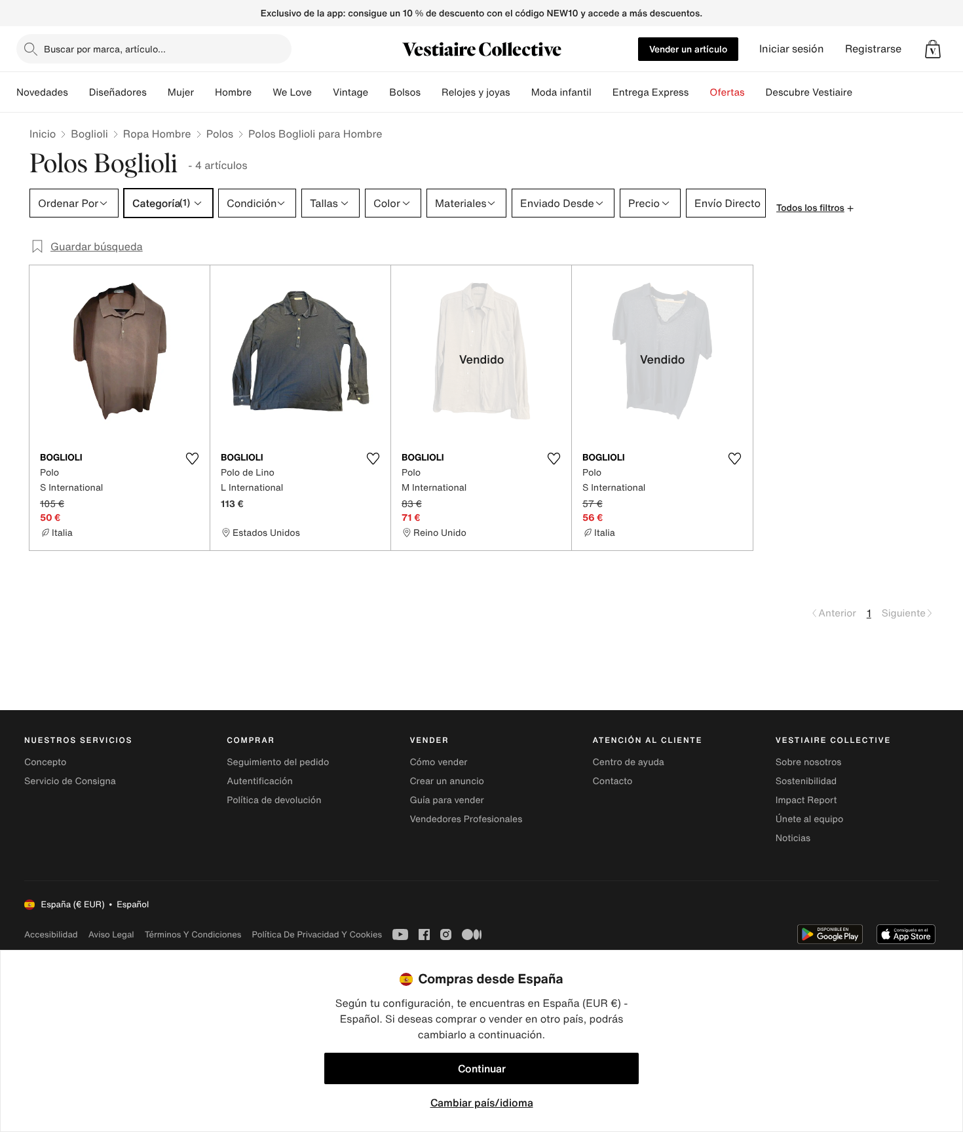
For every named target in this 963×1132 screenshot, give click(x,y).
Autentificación (260, 781)
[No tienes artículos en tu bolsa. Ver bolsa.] (933, 49)
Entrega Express (651, 92)
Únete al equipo (810, 819)
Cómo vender (438, 762)
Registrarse (873, 49)
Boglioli (89, 134)
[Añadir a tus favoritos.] (192, 458)
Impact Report (806, 800)
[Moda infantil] (602, 92)
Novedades (42, 92)
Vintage (350, 92)
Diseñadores (118, 92)
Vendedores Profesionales (465, 819)
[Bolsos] (431, 92)
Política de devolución (274, 800)
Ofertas (726, 92)
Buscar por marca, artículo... (105, 49)
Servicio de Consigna (70, 781)
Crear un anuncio (446, 781)
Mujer (181, 92)
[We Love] (322, 92)
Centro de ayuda (628, 762)
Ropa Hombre (157, 134)
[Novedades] (78, 92)
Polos (219, 134)
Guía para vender (446, 800)
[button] (933, 49)
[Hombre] (262, 92)
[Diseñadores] (157, 92)
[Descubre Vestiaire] (863, 92)
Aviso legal (111, 934)
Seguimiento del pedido (278, 762)
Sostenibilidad (806, 781)
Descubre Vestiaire (809, 92)
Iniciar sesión (791, 49)
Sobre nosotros (809, 762)
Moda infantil (561, 92)
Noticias (793, 838)
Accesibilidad (51, 934)
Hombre (233, 92)
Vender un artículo (688, 49)
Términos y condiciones (193, 934)
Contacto (613, 781)
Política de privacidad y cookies (317, 934)
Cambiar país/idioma (481, 1102)
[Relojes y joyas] (521, 92)
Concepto (45, 762)
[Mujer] (204, 92)
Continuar (482, 1068)
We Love (292, 92)
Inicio (42, 134)
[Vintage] (378, 92)
